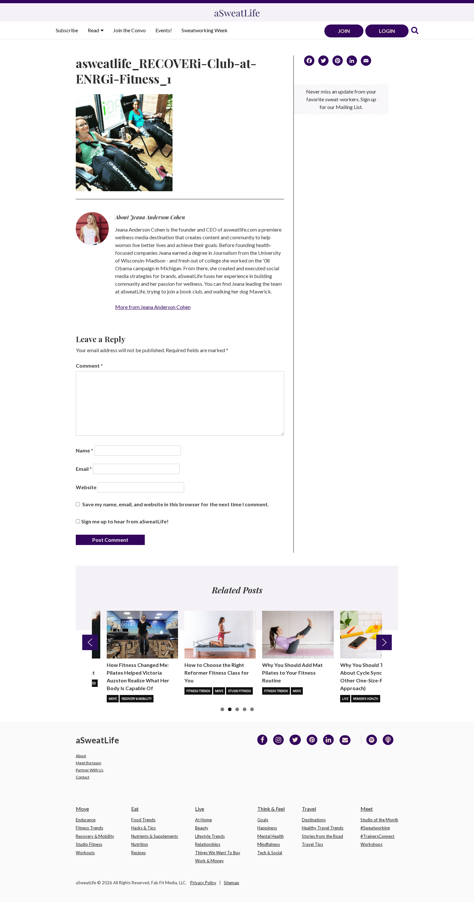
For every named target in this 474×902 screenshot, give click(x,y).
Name (84, 450)
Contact (82, 777)
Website (86, 487)
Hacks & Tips (143, 827)
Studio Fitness (239, 691)
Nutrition (139, 844)
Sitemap (231, 882)
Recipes (138, 852)
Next (384, 642)
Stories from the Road (322, 836)
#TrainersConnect (377, 836)
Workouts (85, 852)
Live (345, 698)
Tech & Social (269, 852)
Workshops (371, 844)
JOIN (344, 31)
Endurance (85, 819)
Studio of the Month (379, 819)
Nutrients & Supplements (154, 836)
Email (84, 469)
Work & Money (209, 860)
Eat (135, 809)
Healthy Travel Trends (322, 827)
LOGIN (387, 31)
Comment (89, 365)
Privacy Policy (203, 882)
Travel (309, 809)
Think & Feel (271, 809)
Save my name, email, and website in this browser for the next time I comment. (175, 504)
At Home (203, 819)
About (81, 755)
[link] (414, 31)
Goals (262, 819)
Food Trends (143, 819)
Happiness (267, 827)
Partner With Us (90, 770)
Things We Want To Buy (217, 852)
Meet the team (88, 762)
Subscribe (67, 30)
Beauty (201, 827)
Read (94, 30)
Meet (366, 809)
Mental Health (270, 836)
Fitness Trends (198, 691)
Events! (163, 30)
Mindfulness (268, 844)
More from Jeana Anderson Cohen (153, 307)
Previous (90, 642)
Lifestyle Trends (210, 836)
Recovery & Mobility (137, 698)
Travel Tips (312, 844)
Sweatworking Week (205, 30)
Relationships (207, 844)
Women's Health (365, 698)
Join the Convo (129, 30)
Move (113, 698)
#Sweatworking (375, 827)
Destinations (314, 819)
